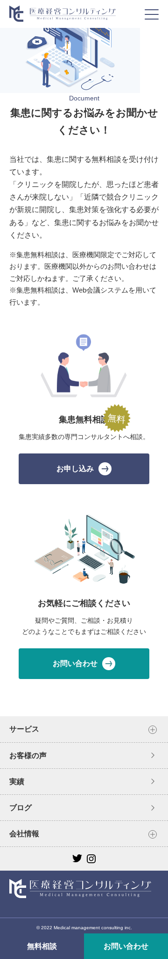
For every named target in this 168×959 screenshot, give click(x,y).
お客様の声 (28, 755)
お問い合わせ (126, 946)
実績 (16, 782)
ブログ (20, 808)
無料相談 (42, 946)
